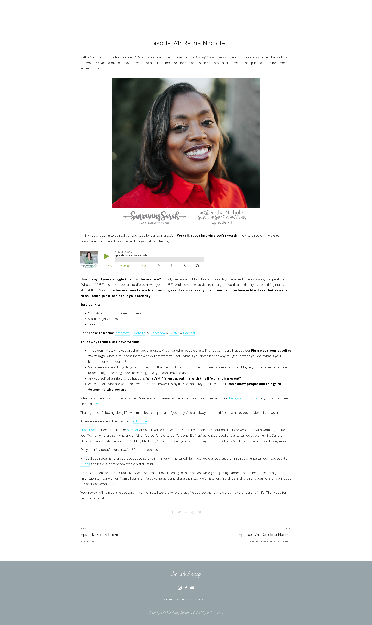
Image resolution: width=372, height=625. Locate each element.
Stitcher (132, 430)
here (96, 404)
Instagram (122, 333)
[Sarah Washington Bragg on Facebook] (186, 588)
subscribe (140, 421)
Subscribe (87, 430)
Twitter (174, 333)
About (169, 600)
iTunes (85, 464)
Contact (201, 600)
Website (139, 333)
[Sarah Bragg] (180, 588)
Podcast (189, 333)
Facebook (158, 333)
